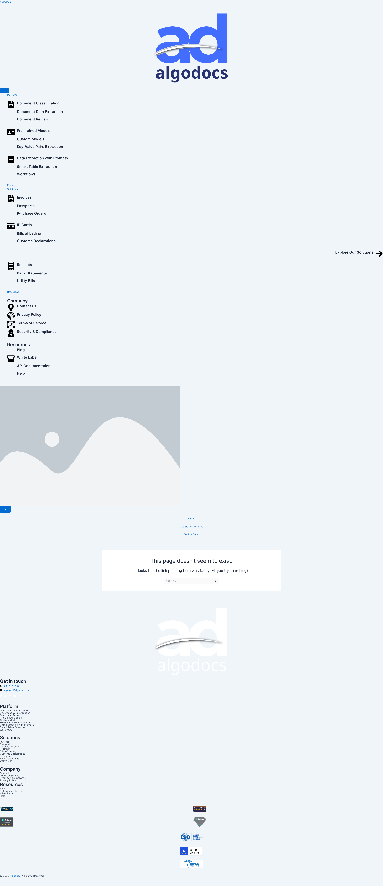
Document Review (32, 119)
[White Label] (11, 359)
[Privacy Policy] (11, 316)
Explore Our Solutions (354, 252)
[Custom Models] (11, 140)
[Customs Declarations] (11, 242)
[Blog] (11, 351)
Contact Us (27, 306)
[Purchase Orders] (11, 215)
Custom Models (30, 139)
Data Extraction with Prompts (42, 158)
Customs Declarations (36, 241)
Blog (21, 350)
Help (21, 373)
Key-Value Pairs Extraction (40, 146)
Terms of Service (31, 323)
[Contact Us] (11, 308)
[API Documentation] (11, 367)
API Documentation (34, 366)
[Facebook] (1, 696)
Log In (191, 518)
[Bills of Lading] (11, 235)
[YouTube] (14, 696)
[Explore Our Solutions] (379, 254)
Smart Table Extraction (37, 166)
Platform (12, 94)
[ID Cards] (11, 227)
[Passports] (11, 207)
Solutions (12, 189)
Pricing (11, 185)
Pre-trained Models (33, 130)
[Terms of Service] (11, 325)
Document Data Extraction (40, 112)
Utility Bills (26, 281)
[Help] (11, 374)
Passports (26, 206)
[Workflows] (11, 175)
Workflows (26, 174)
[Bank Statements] (11, 274)
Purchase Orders (31, 213)
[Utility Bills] (11, 282)
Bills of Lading (29, 233)
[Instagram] (10, 696)
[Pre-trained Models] (11, 132)
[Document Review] (11, 120)
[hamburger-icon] (4, 90)
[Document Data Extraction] (11, 113)
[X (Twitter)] (5, 696)
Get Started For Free (191, 526)
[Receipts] (11, 266)
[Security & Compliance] (11, 333)
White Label (27, 357)
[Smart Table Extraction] (11, 168)
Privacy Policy (29, 314)
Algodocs (5, 1)
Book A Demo (191, 534)
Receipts (24, 265)
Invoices (24, 197)
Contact (4, 773)
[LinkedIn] (20, 696)
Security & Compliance (37, 331)
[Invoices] (11, 199)
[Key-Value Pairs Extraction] (11, 148)
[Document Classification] (11, 105)
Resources (13, 291)
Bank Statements (32, 273)
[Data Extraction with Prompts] (11, 160)
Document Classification (38, 103)
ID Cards (24, 225)
